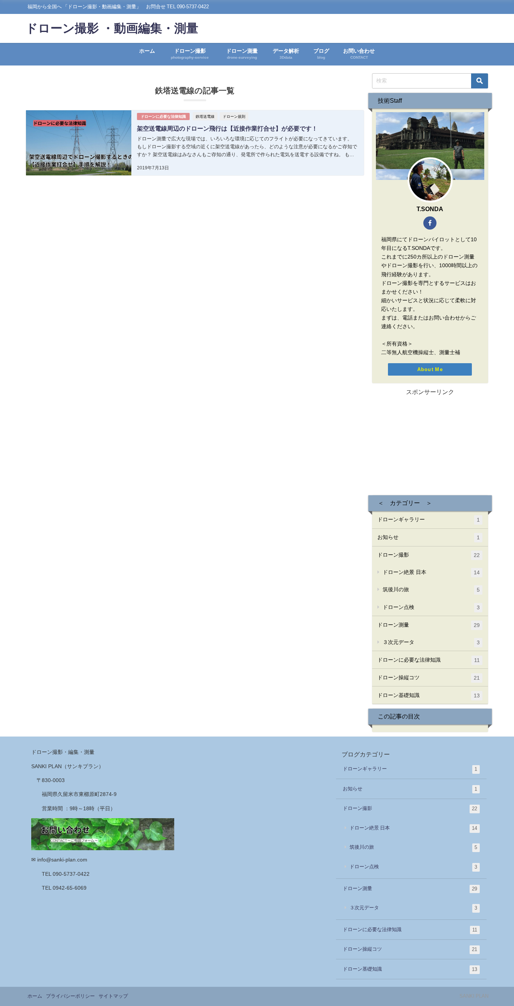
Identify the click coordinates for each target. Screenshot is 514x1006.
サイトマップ (113, 996)
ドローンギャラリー (428, 519)
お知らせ (428, 537)
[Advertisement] (430, 444)
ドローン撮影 (428, 555)
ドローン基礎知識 (428, 695)
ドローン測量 (428, 625)
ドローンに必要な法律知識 (163, 116)
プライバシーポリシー (70, 996)
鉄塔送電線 (205, 116)
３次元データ (431, 642)
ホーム (147, 50)
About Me (430, 369)
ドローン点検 (431, 607)
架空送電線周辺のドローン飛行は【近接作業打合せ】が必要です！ (227, 128)
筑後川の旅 (431, 589)
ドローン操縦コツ (428, 677)
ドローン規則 (234, 116)
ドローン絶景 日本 (431, 572)
